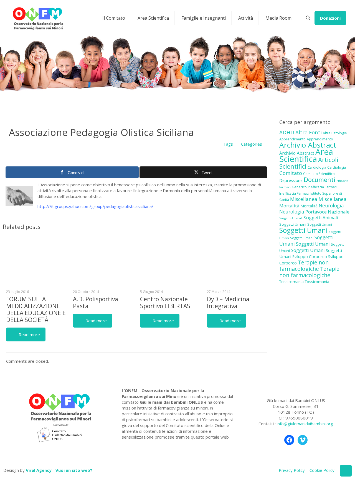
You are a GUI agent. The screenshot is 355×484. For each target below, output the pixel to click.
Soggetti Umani (292, 224)
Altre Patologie (335, 132)
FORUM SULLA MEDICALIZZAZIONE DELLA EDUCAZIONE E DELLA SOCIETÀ (36, 309)
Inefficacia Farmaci (322, 187)
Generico (299, 187)
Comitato (290, 173)
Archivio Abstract (307, 145)
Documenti (319, 179)
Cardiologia (317, 167)
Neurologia (331, 205)
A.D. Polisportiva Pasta (95, 302)
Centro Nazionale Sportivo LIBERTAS (165, 302)
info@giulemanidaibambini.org (305, 423)
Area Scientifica (306, 155)
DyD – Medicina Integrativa (228, 302)
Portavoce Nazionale (327, 211)
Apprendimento (292, 139)
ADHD (286, 132)
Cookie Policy (322, 470)
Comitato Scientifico (319, 173)
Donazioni (330, 18)
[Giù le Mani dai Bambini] (38, 18)
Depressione (291, 180)
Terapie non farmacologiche (304, 265)
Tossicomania (291, 281)
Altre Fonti (308, 132)
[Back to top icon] (346, 471)
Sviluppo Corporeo (309, 256)
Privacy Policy (292, 470)
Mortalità (289, 205)
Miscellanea (303, 199)
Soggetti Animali (291, 218)
